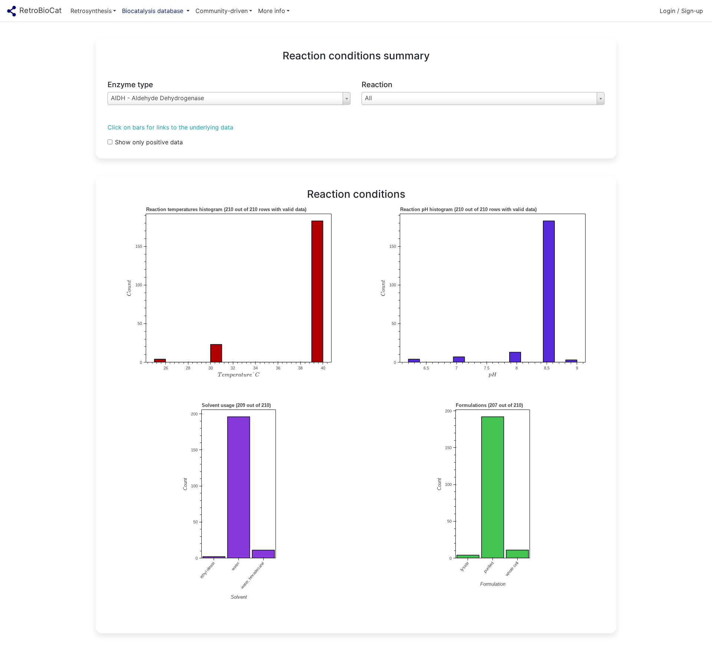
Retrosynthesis (91, 10)
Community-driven (221, 10)
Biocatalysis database (153, 10)
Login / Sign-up (681, 10)
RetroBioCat (39, 10)
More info (271, 10)
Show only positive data (149, 142)
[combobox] (229, 98)
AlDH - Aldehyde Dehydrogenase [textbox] (157, 98)
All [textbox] (368, 98)
